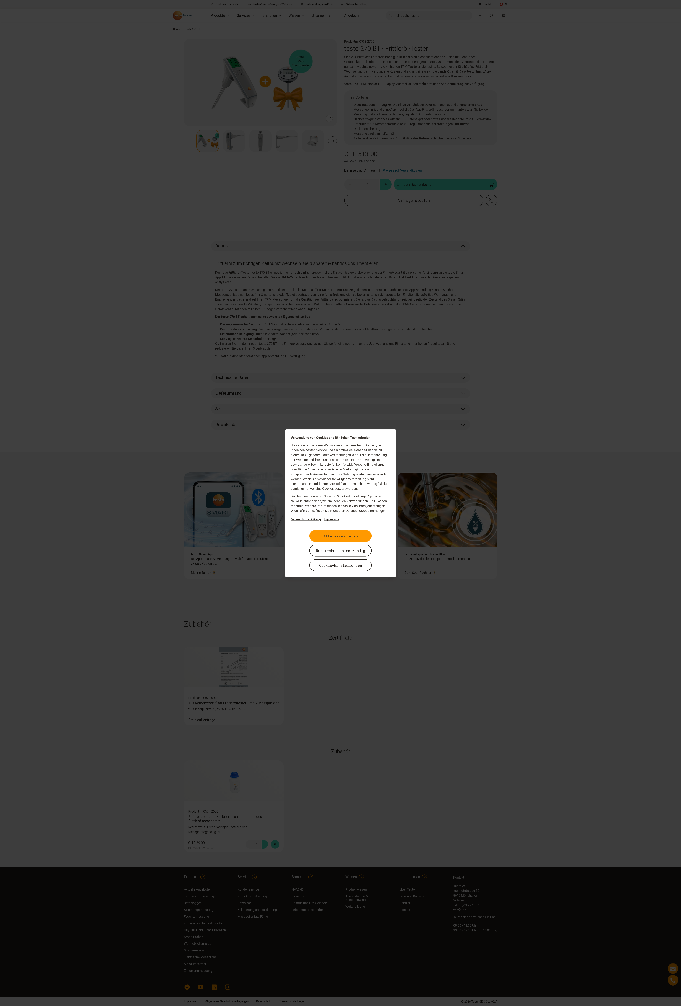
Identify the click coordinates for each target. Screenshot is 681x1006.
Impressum (331, 519)
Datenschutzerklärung (306, 519)
